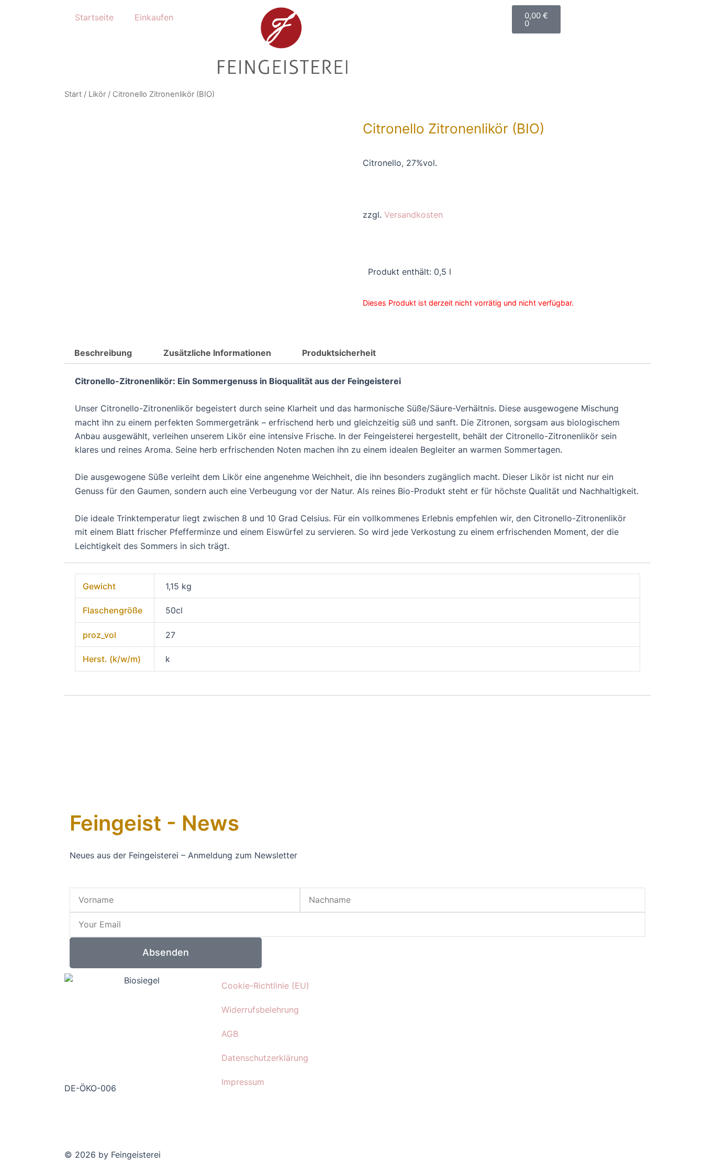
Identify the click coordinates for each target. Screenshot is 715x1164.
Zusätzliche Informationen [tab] (217, 353)
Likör (97, 94)
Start (73, 94)
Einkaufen (154, 17)
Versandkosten (413, 214)
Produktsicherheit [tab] (339, 353)
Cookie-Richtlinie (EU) (265, 985)
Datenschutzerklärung (264, 1058)
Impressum (242, 1082)
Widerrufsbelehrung (260, 1009)
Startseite (94, 17)
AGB (229, 1033)
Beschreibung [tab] (103, 353)
